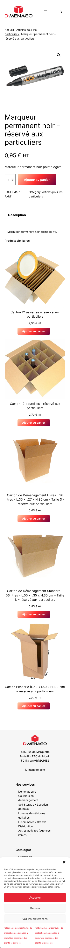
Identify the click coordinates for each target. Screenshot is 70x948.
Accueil (9, 29)
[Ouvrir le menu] (45, 11)
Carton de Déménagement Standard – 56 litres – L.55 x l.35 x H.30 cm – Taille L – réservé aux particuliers (35, 595)
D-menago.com (35, 769)
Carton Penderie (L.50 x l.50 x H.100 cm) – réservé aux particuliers (35, 689)
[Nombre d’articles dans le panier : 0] (62, 11)
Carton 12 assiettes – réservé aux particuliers (35, 314)
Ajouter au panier (37, 180)
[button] (64, 862)
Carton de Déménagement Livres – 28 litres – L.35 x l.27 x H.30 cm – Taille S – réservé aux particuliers (35, 499)
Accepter (35, 897)
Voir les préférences (35, 918)
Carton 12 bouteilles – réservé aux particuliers (35, 406)
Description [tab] (17, 215)
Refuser (35, 908)
